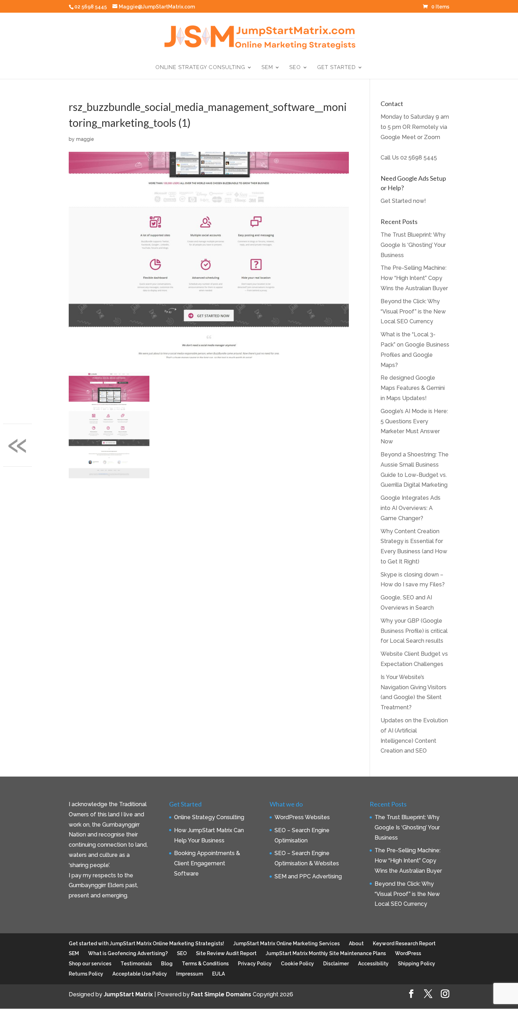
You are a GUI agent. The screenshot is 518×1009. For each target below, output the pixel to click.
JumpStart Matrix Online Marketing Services (286, 943)
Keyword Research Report (404, 943)
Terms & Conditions (205, 963)
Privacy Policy (255, 963)
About (356, 943)
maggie (85, 139)
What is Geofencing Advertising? (128, 953)
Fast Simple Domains (221, 994)
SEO (295, 67)
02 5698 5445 (418, 157)
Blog (167, 963)
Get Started (336, 67)
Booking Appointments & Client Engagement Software (207, 863)
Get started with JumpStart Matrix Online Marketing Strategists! (146, 943)
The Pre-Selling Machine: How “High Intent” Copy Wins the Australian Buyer (414, 278)
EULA (218, 974)
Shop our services (90, 963)
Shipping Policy (416, 963)
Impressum (189, 974)
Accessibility (373, 963)
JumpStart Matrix (128, 994)
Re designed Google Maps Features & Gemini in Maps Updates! (413, 387)
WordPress (408, 953)
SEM (267, 67)
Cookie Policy (297, 963)
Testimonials (136, 963)
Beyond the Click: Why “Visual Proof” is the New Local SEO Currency (413, 311)
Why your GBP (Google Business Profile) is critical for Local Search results (414, 630)
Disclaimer (336, 963)
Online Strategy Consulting (200, 67)
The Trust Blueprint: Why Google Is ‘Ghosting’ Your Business (413, 245)
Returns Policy (86, 974)
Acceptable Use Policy (139, 974)
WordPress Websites (302, 817)
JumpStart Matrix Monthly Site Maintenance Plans (326, 953)
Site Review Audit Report (226, 953)
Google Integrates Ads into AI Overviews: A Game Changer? (410, 508)
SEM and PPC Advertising (308, 876)
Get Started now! (403, 201)
